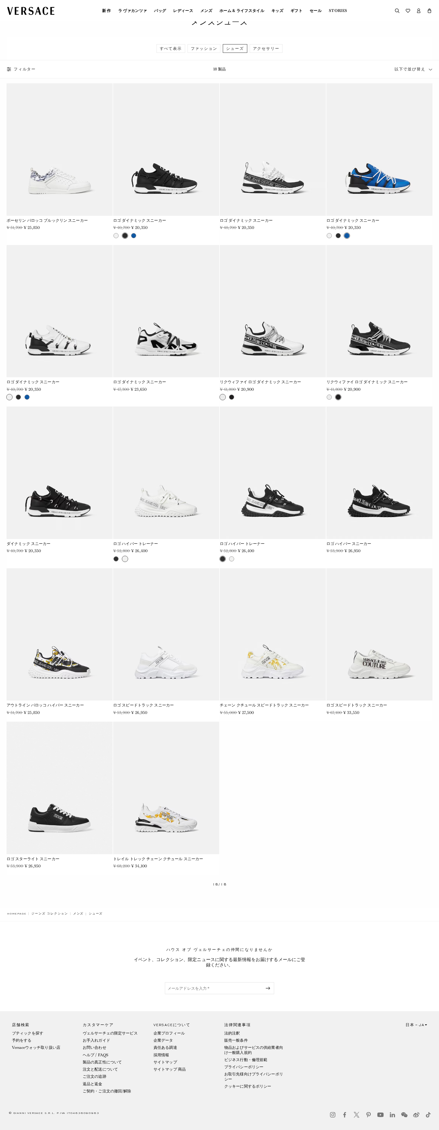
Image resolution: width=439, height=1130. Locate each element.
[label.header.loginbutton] (418, 10)
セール (316, 10)
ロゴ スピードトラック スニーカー (143, 705)
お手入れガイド (96, 1040)
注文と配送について (100, 1069)
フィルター (25, 69)
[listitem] (170, 48)
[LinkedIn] (392, 1114)
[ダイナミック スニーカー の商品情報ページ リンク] (60, 473)
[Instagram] (332, 1114)
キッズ (277, 10)
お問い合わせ (94, 1047)
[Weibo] (416, 1114)
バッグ (160, 10)
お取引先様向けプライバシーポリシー (253, 1076)
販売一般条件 (236, 1040)
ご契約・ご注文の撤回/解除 (107, 1091)
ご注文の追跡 (94, 1076)
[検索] (397, 10)
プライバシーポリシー (243, 1066)
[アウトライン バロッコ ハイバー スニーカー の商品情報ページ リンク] (60, 634)
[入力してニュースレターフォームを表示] (269, 988)
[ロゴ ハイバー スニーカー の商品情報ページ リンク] (379, 473)
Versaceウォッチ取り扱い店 (36, 1047)
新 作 (106, 10)
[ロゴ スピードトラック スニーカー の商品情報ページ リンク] (166, 634)
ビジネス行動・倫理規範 (245, 1059)
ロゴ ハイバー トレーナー (135, 543)
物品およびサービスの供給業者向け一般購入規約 (253, 1050)
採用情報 (161, 1054)
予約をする (22, 1040)
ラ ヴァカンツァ (132, 10)
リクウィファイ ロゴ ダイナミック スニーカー (260, 381)
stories (338, 10)
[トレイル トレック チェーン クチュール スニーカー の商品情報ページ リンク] (166, 788)
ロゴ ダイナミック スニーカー (139, 220)
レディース (183, 10)
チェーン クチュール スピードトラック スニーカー (264, 705)
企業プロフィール (169, 1033)
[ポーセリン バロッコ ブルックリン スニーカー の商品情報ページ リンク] (60, 149)
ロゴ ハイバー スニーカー (349, 543)
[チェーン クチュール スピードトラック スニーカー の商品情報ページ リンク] (273, 634)
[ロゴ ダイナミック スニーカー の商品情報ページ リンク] (166, 149)
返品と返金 (92, 1083)
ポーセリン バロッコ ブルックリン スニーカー (47, 220)
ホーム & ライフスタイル (242, 10)
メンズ (206, 10)
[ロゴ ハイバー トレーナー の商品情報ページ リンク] (166, 473)
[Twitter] (356, 1114)
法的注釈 (232, 1033)
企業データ (163, 1040)
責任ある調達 (165, 1047)
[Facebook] (344, 1114)
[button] (429, 10)
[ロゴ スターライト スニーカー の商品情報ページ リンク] (60, 788)
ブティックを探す (27, 1033)
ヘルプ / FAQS (95, 1054)
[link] (16, 913)
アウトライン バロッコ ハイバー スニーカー (45, 705)
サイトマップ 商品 (170, 1069)
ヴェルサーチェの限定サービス (110, 1033)
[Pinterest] (368, 1114)
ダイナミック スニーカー (28, 543)
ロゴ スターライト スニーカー (33, 858)
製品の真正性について (102, 1062)
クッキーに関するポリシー (247, 1086)
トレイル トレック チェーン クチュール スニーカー (158, 858)
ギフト (297, 10)
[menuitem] (106, 10)
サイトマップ (165, 1062)
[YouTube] (380, 1114)
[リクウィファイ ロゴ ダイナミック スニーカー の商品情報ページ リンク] (273, 311)
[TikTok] (428, 1114)
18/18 (219, 884)
